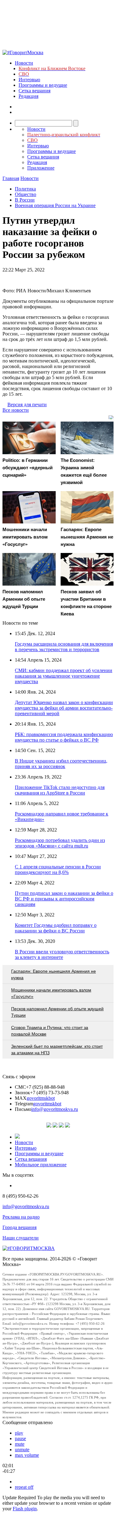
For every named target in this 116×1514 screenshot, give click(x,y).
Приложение (40, 167)
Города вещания (19, 1227)
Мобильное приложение (41, 1164)
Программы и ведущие (43, 85)
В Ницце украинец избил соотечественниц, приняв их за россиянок (61, 763)
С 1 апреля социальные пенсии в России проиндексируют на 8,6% (58, 869)
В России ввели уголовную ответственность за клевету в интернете (62, 954)
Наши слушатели (20, 1237)
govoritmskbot (41, 1098)
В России (25, 199)
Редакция (28, 96)
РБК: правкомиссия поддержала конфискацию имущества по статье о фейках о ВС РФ (64, 737)
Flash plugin (25, 1508)
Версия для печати (27, 404)
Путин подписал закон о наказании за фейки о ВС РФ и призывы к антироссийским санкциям (64, 899)
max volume (27, 1455)
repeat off (24, 1487)
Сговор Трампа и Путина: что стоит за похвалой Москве (49, 1030)
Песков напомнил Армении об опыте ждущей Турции (57, 1012)
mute (19, 1444)
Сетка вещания (34, 90)
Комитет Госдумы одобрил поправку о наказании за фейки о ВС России (56, 928)
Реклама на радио (21, 1217)
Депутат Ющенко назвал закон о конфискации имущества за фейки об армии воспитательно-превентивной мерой (64, 708)
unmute (22, 1449)
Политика (25, 188)
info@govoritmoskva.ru (54, 1109)
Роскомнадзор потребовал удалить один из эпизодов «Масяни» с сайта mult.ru (60, 843)
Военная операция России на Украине (55, 205)
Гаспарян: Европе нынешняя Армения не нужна (53, 974)
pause (20, 1438)
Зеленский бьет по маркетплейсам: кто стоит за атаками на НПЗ (57, 1049)
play (19, 1433)
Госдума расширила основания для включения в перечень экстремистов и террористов (64, 646)
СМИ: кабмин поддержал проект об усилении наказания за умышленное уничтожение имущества (63, 676)
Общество (25, 194)
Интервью (29, 79)
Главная (10, 178)
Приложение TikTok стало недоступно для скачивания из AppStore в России (60, 790)
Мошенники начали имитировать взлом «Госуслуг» (51, 993)
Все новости (15, 410)
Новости (24, 63)
